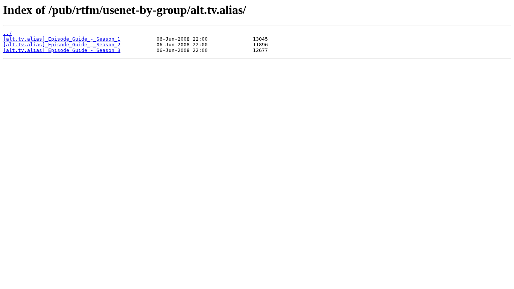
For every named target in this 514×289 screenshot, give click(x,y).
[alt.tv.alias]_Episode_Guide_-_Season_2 (61, 44)
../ (7, 33)
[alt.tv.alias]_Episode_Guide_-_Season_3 (61, 50)
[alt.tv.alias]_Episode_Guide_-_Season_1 (61, 39)
